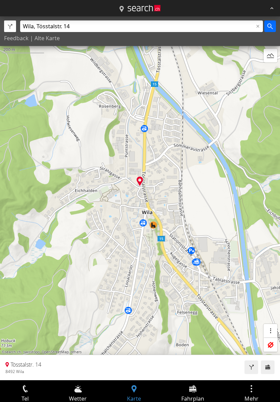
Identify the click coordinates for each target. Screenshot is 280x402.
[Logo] (144, 8)
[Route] (251, 367)
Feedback (16, 38)
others (76, 352)
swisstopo (31, 352)
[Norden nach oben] (270, 72)
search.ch (13, 352)
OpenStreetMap (55, 352)
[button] (140, 181)
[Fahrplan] (268, 367)
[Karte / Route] (122, 9)
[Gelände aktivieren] (270, 55)
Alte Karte (47, 38)
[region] (140, 198)
